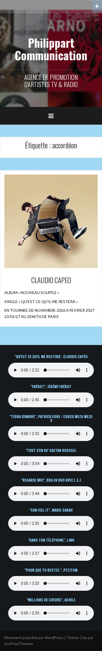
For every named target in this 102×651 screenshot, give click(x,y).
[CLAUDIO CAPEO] (51, 220)
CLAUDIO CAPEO (51, 280)
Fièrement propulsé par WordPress (34, 637)
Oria (83, 637)
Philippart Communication (51, 49)
